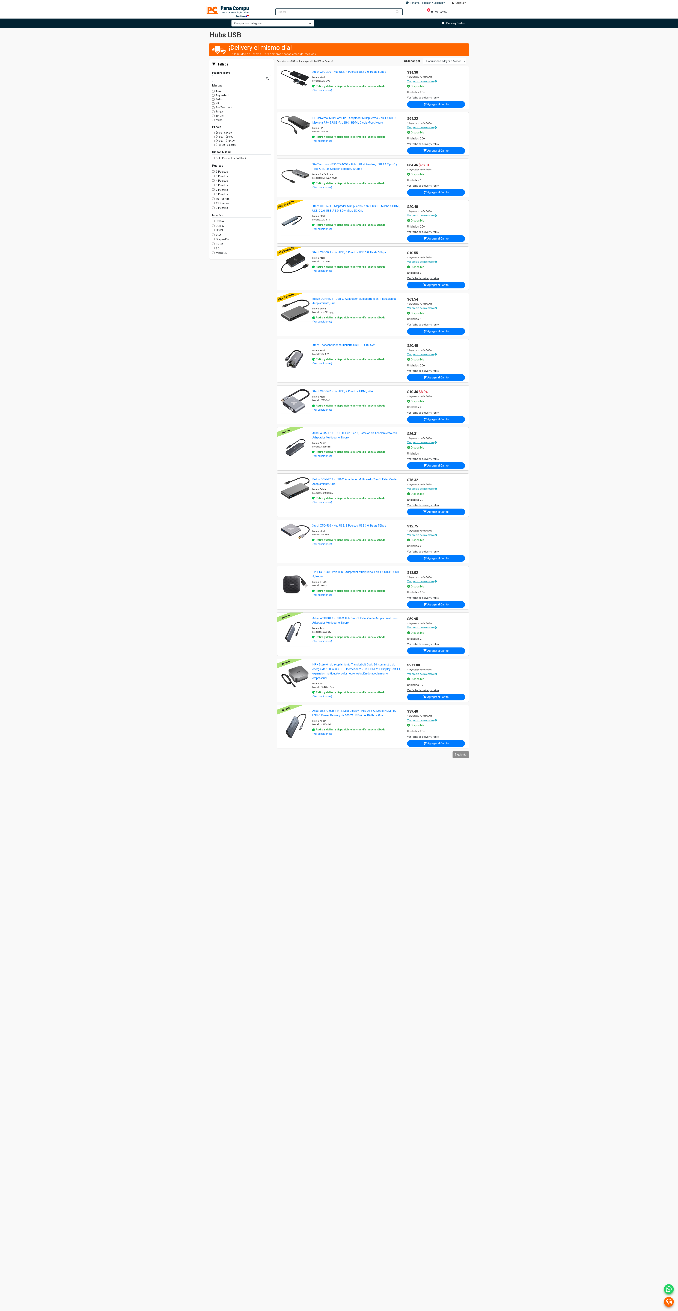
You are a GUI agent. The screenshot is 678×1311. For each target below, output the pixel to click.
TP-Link (220, 115)
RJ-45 (219, 244)
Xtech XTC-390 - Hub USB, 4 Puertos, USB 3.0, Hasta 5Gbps (349, 71)
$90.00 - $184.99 (225, 140)
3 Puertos (222, 176)
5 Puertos (222, 185)
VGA (218, 235)
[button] (425, 3)
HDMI (219, 230)
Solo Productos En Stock (231, 158)
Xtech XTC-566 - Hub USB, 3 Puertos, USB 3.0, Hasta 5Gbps (349, 525)
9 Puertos (222, 208)
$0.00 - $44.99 (224, 132)
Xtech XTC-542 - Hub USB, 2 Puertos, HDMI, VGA (342, 391)
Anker (219, 91)
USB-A (220, 221)
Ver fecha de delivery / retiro (423, 97)
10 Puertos (223, 199)
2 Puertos (222, 171)
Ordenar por (412, 61)
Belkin (219, 99)
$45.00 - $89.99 (224, 136)
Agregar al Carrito (438, 104)
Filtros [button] (222, 64)
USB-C (220, 226)
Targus (220, 111)
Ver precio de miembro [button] (420, 81)
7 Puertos (222, 190)
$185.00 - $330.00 (226, 145)
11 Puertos (223, 203)
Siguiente (460, 754)
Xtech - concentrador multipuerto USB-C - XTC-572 (343, 345)
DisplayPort (223, 239)
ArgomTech (222, 95)
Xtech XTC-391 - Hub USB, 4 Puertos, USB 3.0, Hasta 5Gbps (349, 252)
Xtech (219, 119)
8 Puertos (222, 194)
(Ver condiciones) (322, 90)
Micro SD (221, 253)
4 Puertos (222, 180)
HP (217, 103)
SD (217, 248)
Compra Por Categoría (247, 23)
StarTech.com (224, 107)
